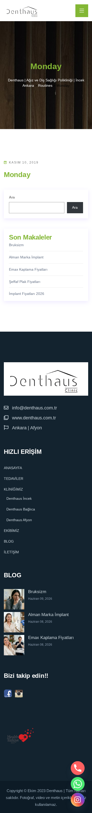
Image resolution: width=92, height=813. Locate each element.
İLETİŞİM (11, 552)
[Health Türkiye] (20, 736)
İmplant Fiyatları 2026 (26, 293)
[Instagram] (78, 800)
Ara (12, 197)
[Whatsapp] (78, 784)
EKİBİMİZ (11, 531)
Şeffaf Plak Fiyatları (24, 281)
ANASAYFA (13, 468)
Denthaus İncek (19, 498)
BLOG (9, 541)
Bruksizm (16, 245)
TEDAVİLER (13, 479)
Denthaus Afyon (19, 520)
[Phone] (78, 768)
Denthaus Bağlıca (20, 509)
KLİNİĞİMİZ (13, 489)
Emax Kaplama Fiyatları (28, 269)
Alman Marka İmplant (26, 257)
